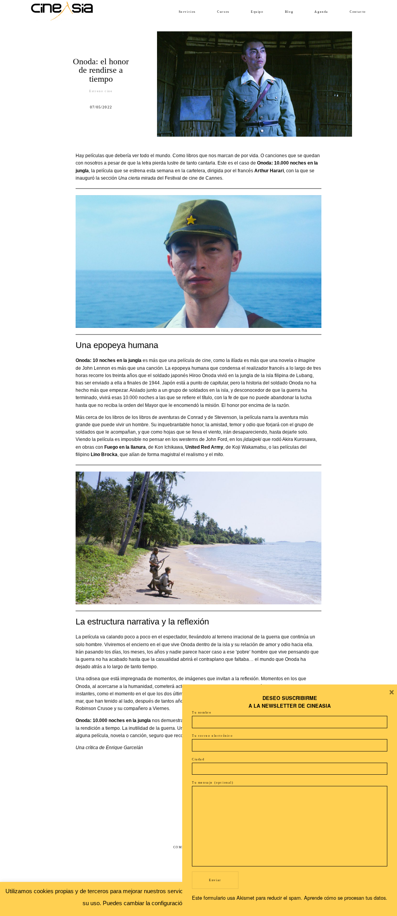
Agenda (321, 12)
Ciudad (198, 759)
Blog (289, 12)
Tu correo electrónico (212, 736)
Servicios (187, 12)
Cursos (223, 12)
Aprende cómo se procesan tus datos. (345, 897)
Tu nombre (201, 712)
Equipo (257, 12)
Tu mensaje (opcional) (213, 782)
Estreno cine (100, 91)
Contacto (358, 12)
